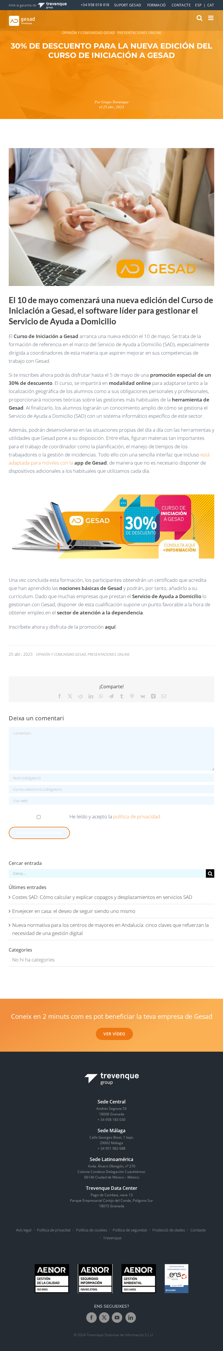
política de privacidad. (137, 816)
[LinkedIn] (130, 1318)
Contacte (181, 5)
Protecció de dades (168, 1230)
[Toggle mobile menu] (211, 18)
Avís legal (23, 1230)
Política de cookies (91, 1230)
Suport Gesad (127, 5)
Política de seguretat (130, 1230)
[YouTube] (117, 1318)
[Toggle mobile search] (199, 18)
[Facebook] (91, 1318)
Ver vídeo (114, 1034)
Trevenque (112, 1237)
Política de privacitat (54, 1230)
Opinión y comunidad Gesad (88, 32)
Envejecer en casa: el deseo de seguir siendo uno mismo (73, 911)
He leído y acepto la (115, 816)
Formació (156, 5)
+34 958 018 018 (95, 5)
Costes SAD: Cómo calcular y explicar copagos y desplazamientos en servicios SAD (102, 897)
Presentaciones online (139, 32)
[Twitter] (104, 1318)
